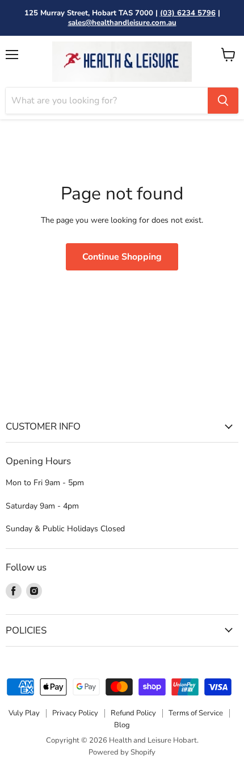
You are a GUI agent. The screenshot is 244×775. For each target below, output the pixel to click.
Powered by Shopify (122, 752)
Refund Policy (133, 713)
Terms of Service (196, 713)
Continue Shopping (122, 257)
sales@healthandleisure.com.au (122, 23)
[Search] (223, 101)
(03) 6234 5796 (188, 13)
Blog (122, 725)
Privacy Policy (75, 713)
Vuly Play (24, 713)
